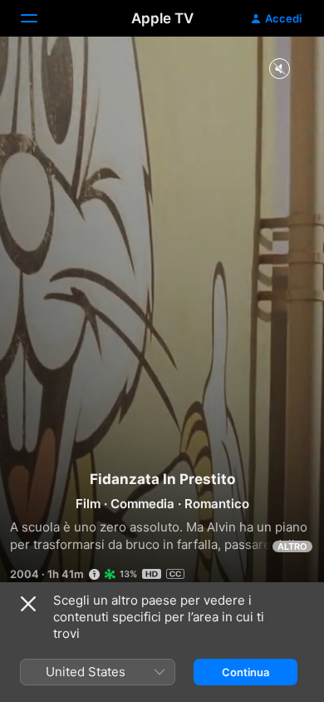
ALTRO (292, 546)
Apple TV (162, 18)
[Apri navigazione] (39, 18)
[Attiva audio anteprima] (279, 69)
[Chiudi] (28, 603)
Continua (245, 672)
